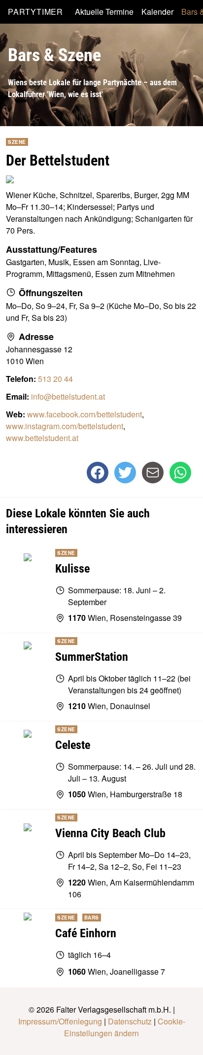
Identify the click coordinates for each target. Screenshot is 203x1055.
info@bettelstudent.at (68, 396)
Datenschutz (130, 1021)
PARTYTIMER (35, 11)
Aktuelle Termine (104, 11)
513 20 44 (55, 378)
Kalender (157, 11)
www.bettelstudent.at (42, 437)
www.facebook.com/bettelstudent (84, 414)
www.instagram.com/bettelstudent (64, 426)
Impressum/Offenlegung (60, 1021)
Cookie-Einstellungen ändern (124, 1027)
